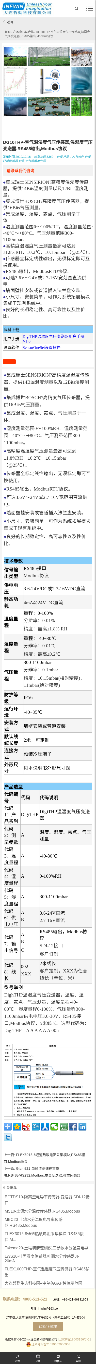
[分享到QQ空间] (17, 1127)
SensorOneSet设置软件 (42, 347)
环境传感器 (10, 161)
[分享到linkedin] (82, 1127)
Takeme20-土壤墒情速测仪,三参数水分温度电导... (48, 1248)
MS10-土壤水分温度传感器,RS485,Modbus (42, 1211)
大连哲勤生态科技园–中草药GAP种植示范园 (43, 1283)
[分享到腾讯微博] (36, 1127)
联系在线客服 (48, 1327)
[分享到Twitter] (8, 1137)
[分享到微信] (54, 1127)
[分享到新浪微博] (26, 1127)
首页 (8, 32)
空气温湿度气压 (35, 161)
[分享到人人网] (45, 1127)
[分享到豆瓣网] (64, 1127)
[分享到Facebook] (73, 1127)
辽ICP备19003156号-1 (74, 1339)
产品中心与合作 (23, 32)
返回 (10, 22)
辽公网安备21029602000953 (51, 1344)
